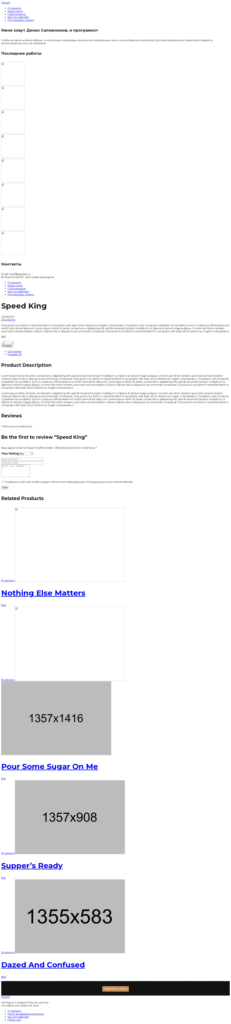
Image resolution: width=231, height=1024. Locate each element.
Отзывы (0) (15, 354)
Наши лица (15, 285)
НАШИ (5, 2)
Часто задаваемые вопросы (26, 1014)
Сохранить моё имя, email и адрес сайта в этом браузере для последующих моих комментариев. (69, 481)
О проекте (14, 282)
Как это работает (18, 291)
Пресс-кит (14, 1019)
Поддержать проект (21, 294)
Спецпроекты (17, 288)
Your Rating (10, 453)
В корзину (7, 346)
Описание (14, 351)
